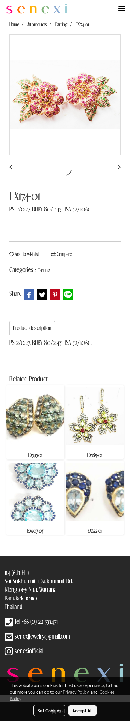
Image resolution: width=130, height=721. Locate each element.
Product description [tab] (32, 328)
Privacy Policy (76, 691)
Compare (64, 254)
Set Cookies (49, 710)
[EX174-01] (65, 95)
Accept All (82, 710)
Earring (44, 270)
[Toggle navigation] (122, 9)
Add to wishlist (26, 254)
